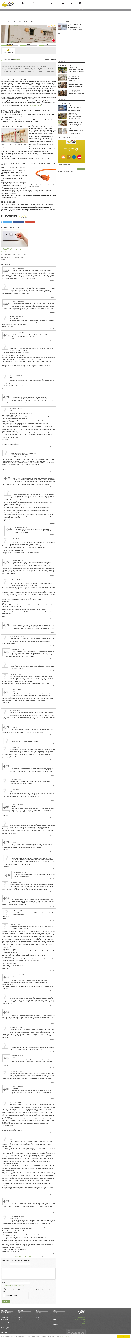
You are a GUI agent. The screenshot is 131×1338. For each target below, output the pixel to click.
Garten (2, 1315)
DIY (40, 6)
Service (38, 1310)
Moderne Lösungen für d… (75, 130)
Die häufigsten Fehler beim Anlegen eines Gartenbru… (76, 70)
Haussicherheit (4, 1319)
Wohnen (70, 128)
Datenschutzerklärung (80, 1319)
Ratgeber (33, 6)
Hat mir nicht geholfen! (20, 216)
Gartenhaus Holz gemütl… (75, 107)
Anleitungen (23, 6)
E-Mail (3, 1282)
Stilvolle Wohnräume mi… (75, 122)
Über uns (55, 1312)
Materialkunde (4, 1332)
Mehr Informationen (65, 1336)
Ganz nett (21, 216)
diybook (55, 1310)
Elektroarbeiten (17, 59)
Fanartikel (38, 1319)
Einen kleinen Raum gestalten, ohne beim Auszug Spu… (74, 78)
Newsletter (38, 1315)
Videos (63, 6)
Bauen (70, 105)
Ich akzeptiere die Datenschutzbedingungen (13, 1285)
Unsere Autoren (57, 1315)
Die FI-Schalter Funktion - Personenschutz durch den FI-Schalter (12, 249)
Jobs (54, 1317)
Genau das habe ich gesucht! (26, 216)
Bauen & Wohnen (73, 113)
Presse (54, 1322)
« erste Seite (18, 1256)
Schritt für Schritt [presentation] (8, 52)
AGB (84, 1321)
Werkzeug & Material (51, 6)
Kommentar (5, 1267)
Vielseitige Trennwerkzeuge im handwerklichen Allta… (76, 85)
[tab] (8, 51)
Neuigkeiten (71, 6)
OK (123, 1336)
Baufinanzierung (5, 1322)
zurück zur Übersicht (78, 9)
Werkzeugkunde (5, 1330)
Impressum (82, 1315)
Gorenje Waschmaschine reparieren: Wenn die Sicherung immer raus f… (75, 27)
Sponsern (55, 1324)
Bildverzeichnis (81, 1317)
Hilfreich (24, 216)
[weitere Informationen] (38, 222)
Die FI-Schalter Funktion (35, 105)
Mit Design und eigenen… (75, 115)
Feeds (37, 1317)
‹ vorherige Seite (27, 1256)
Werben (83, 1323)
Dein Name (4, 1264)
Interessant (23, 216)
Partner (55, 1319)
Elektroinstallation (4, 60)
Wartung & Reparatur (6, 1317)
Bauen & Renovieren (6, 1312)
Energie (20, 1317)
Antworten (52, 280)
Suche (80, 6)
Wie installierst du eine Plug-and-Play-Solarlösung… (76, 93)
